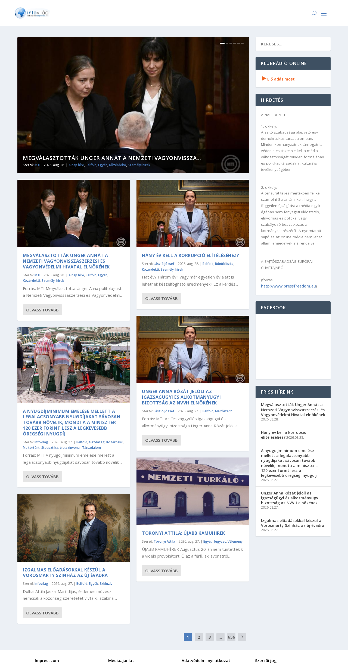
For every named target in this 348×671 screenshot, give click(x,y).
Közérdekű (117, 165)
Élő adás (278, 79)
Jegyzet (220, 541)
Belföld (91, 165)
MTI (37, 165)
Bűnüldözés (224, 263)
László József (164, 263)
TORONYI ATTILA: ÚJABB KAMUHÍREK (183, 533)
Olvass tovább (42, 310)
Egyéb (102, 165)
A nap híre (76, 165)
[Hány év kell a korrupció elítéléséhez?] (192, 213)
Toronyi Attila (164, 541)
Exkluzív (106, 583)
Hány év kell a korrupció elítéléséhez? (190, 255)
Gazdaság (97, 442)
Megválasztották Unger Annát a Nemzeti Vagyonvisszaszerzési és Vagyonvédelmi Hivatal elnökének (66, 261)
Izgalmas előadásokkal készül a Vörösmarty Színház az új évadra (65, 573)
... (220, 637)
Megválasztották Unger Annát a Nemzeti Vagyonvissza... (112, 158)
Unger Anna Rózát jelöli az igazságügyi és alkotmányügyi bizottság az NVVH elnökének (181, 397)
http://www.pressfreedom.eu (288, 286)
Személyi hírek (139, 165)
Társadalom (91, 447)
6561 (231, 641)
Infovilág (41, 442)
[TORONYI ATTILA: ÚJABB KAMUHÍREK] (192, 491)
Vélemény (235, 541)
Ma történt (31, 447)
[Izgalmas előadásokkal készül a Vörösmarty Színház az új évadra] (73, 527)
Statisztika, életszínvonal (60, 447)
